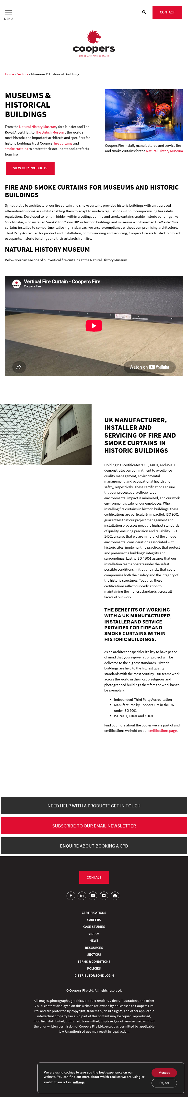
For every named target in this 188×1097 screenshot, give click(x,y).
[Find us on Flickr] (104, 896)
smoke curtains (16, 148)
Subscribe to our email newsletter (94, 826)
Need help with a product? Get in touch (94, 806)
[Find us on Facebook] (71, 896)
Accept (164, 1072)
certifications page (162, 730)
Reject (164, 1083)
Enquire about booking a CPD (94, 846)
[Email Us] (115, 896)
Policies (94, 968)
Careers (94, 919)
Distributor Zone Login (94, 975)
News (94, 940)
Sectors (22, 74)
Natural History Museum (37, 126)
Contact (167, 12)
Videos (94, 933)
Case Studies (94, 926)
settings (78, 1082)
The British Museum (50, 132)
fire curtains (63, 143)
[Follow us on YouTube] (93, 896)
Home (9, 74)
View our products (30, 168)
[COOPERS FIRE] (94, 44)
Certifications (94, 912)
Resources (94, 947)
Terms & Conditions (94, 961)
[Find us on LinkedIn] (82, 896)
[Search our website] (144, 12)
